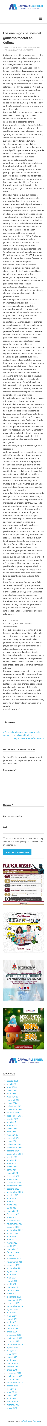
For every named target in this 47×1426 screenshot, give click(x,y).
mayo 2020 (12, 1319)
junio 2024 (12, 1163)
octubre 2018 (13, 1379)
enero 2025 (12, 1141)
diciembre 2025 (14, 1106)
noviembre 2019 (14, 1338)
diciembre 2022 (14, 1220)
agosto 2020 (12, 1309)
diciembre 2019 (14, 1334)
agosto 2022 (12, 1233)
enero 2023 (12, 1217)
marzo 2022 (12, 1249)
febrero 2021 (13, 1290)
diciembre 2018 (14, 1372)
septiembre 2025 (15, 1115)
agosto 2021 (12, 1271)
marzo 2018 (12, 1401)
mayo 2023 (12, 1204)
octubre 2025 (13, 1112)
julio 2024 (11, 1160)
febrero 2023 (13, 1214)
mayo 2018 (12, 1395)
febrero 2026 (13, 1099)
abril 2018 (11, 1398)
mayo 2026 (12, 1090)
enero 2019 (12, 1369)
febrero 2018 (13, 1404)
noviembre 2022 (14, 1223)
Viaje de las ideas (25, 50)
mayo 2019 (12, 1357)
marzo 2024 (12, 1172)
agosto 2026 (12, 1080)
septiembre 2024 (15, 1153)
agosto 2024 (12, 1157)
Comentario (9, 769)
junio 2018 (12, 1392)
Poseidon (36, 1421)
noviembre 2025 (14, 1109)
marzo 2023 (12, 1211)
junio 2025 (12, 1125)
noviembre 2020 (14, 1299)
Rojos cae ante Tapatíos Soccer (28, 738)
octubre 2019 (13, 1341)
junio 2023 (12, 1201)
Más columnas (10, 50)
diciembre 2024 (14, 1144)
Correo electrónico (13, 816)
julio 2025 (11, 1122)
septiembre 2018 (15, 1382)
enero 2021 (12, 1293)
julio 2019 (11, 1350)
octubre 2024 (13, 1150)
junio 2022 (12, 1239)
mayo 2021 (12, 1280)
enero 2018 (12, 1407)
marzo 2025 (12, 1134)
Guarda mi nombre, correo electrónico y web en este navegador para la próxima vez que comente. (23, 841)
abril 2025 (11, 1131)
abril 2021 (11, 1284)
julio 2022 (11, 1236)
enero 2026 (12, 1103)
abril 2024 (11, 1169)
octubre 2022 (13, 1226)
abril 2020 (11, 1322)
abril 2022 (11, 1245)
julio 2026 (11, 1084)
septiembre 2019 (15, 1344)
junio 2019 (12, 1353)
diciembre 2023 (14, 1182)
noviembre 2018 (14, 1376)
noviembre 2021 (14, 1261)
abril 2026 (11, 1093)
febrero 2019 (13, 1366)
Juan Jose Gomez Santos (29, 47)
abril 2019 (11, 1360)
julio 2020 (11, 1312)
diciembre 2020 (14, 1296)
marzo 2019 (12, 1363)
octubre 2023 (13, 1188)
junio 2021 (12, 1277)
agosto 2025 (12, 1118)
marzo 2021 (12, 1287)
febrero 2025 (13, 1138)
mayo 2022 (12, 1242)
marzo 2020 (12, 1325)
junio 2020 (12, 1315)
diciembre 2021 (14, 1258)
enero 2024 (12, 1179)
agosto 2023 (12, 1195)
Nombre (8, 804)
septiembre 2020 (15, 1306)
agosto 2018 (12, 1385)
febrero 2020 (13, 1328)
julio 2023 (11, 1198)
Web (5, 827)
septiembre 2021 (15, 1268)
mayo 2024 (12, 1166)
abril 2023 (11, 1207)
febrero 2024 (13, 1176)
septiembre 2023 (15, 1191)
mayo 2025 (12, 1128)
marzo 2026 (12, 1096)
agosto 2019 (12, 1347)
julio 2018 (11, 1388)
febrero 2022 (13, 1252)
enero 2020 (12, 1331)
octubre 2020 (13, 1303)
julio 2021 (11, 1274)
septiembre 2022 (15, 1230)
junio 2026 (12, 1087)
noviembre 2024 (14, 1147)
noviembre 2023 (14, 1185)
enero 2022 (12, 1255)
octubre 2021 (13, 1265)
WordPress (26, 1421)
